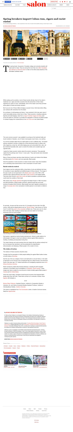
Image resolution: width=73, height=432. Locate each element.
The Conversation (20, 62)
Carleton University (20, 287)
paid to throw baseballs (20, 209)
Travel (18, 348)
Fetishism (23, 346)
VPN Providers (36, 420)
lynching (15, 256)
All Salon (6, 346)
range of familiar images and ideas (32, 116)
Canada (10, 346)
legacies (5, 278)
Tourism (14, 348)
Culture (18, 346)
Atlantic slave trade (29, 173)
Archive (37, 410)
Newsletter (54, 1)
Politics (28, 346)
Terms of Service (30, 410)
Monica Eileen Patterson (9, 283)
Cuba (15, 346)
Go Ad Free (44, 410)
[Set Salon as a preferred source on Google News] (40, 59)
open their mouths (21, 176)
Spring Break (42, 346)
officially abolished (16, 180)
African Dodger (30, 207)
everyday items (12, 186)
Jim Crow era (29, 119)
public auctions (30, 174)
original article (11, 291)
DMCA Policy (37, 422)
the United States (14, 272)
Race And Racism (34, 346)
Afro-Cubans (15, 159)
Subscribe (8, 1)
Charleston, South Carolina (33, 268)
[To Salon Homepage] (36, 4)
